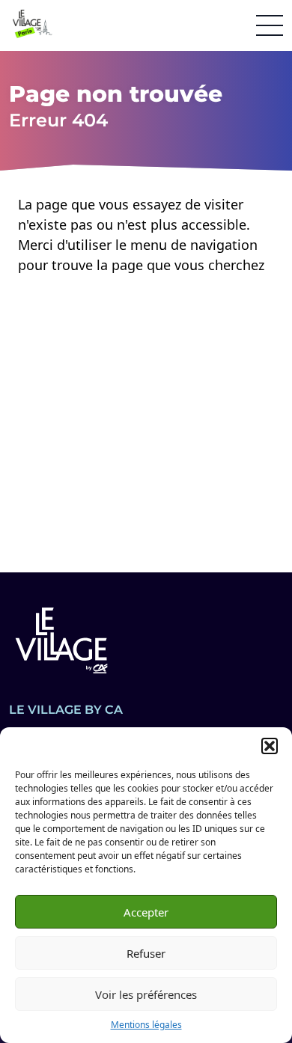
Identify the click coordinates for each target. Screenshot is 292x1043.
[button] (269, 745)
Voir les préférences (146, 994)
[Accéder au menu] (269, 25)
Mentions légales (146, 1024)
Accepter (146, 912)
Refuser (146, 953)
